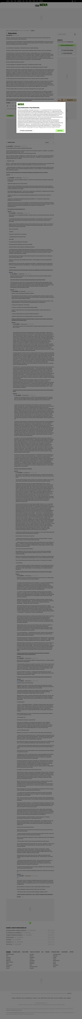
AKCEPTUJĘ (60, 130)
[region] (41, 117)
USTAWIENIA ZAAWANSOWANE (26, 130)
